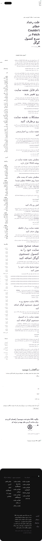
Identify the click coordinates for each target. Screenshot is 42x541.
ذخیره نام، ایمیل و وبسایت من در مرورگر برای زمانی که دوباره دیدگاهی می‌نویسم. (21, 405)
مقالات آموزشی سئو (28, 17)
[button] (1, 439)
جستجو (6, 60)
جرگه (24, 64)
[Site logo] (40, 3)
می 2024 (6, 290)
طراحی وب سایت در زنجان (26, 356)
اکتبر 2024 (5, 273)
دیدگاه (37, 376)
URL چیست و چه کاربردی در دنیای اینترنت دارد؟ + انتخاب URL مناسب (6, 131)
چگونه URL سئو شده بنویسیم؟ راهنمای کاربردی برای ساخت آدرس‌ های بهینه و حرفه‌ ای (5, 83)
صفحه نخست (37, 17)
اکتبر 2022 (5, 332)
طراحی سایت (31, 64)
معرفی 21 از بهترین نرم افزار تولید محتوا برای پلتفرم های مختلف (5, 189)
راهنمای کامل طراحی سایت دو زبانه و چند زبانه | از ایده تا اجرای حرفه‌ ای (5, 145)
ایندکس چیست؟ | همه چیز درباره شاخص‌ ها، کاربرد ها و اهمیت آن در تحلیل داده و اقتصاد (5, 116)
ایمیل (37, 393)
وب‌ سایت (37, 398)
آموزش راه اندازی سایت (5, 349)
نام (38, 388)
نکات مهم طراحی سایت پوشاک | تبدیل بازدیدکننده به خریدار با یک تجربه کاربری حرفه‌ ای (6, 100)
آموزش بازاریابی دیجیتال (6, 344)
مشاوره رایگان (8, 3)
